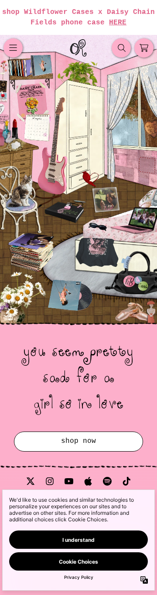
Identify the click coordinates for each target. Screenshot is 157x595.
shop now (78, 441)
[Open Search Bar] (121, 48)
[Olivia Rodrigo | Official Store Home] (78, 48)
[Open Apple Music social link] (88, 481)
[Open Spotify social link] (107, 481)
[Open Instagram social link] (49, 481)
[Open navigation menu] (13, 48)
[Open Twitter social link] (30, 481)
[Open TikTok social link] (126, 481)
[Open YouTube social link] (68, 481)
